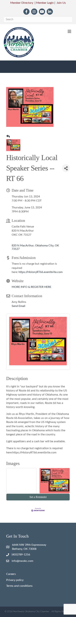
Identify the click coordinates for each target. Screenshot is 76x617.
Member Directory (21, 2)
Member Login (45, 2)
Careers (11, 574)
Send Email (18, 306)
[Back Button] (8, 136)
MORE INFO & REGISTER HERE (31, 287)
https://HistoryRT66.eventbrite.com (41, 272)
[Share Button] (66, 168)
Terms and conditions (19, 585)
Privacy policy (15, 580)
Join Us (61, 2)
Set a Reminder (38, 496)
